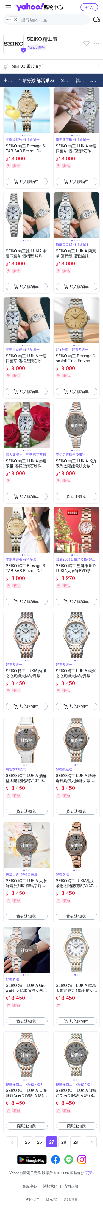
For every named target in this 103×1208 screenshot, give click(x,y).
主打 (8, 80)
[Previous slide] (7, 110)
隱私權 (51, 1199)
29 (75, 1142)
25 (27, 1142)
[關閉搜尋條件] (15, 19)
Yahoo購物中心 (39, 7)
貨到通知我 (76, 496)
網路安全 (33, 1199)
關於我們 (50, 1185)
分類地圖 (70, 1199)
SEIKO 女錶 (66, 80)
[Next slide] (46, 110)
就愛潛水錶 (80, 80)
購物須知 (71, 1185)
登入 (89, 7)
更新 (89, 1172)
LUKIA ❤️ (95, 80)
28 (63, 1142)
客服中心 (30, 1185)
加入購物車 (29, 181)
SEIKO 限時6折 (27, 66)
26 (39, 1142)
